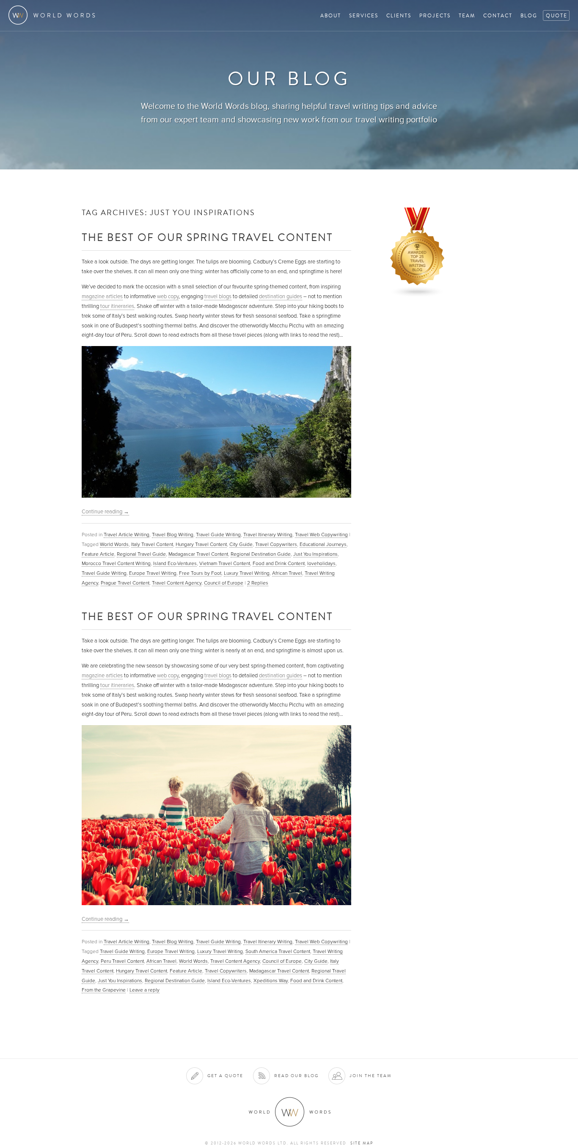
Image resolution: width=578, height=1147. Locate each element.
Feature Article (98, 554)
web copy (168, 296)
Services (363, 15)
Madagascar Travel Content (198, 554)
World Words (53, 15)
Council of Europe (223, 583)
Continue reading (105, 511)
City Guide (241, 544)
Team (467, 15)
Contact (497, 15)
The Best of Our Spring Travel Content (207, 237)
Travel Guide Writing (218, 534)
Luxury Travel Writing (247, 573)
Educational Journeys (323, 544)
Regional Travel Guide (141, 554)
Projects (435, 15)
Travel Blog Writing (172, 534)
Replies (257, 583)
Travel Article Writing (126, 534)
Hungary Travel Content (201, 544)
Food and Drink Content (279, 563)
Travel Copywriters (276, 544)
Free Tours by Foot (200, 573)
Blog (528, 15)
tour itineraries (117, 306)
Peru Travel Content (122, 961)
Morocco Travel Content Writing (116, 563)
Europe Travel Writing (152, 573)
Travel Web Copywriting (321, 534)
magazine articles (102, 296)
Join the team (371, 1075)
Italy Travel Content (152, 544)
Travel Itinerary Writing (267, 534)
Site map (361, 1143)
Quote (556, 15)
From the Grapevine (104, 990)
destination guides (280, 296)
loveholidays (321, 563)
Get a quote (225, 1075)
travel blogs (217, 296)
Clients (398, 15)
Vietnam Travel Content (224, 563)
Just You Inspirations (315, 554)
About (330, 15)
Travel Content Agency (176, 583)
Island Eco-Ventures (175, 563)
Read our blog (296, 1075)
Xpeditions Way (270, 981)
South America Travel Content (277, 951)
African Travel (287, 573)
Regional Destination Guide (261, 554)
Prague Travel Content (125, 583)
